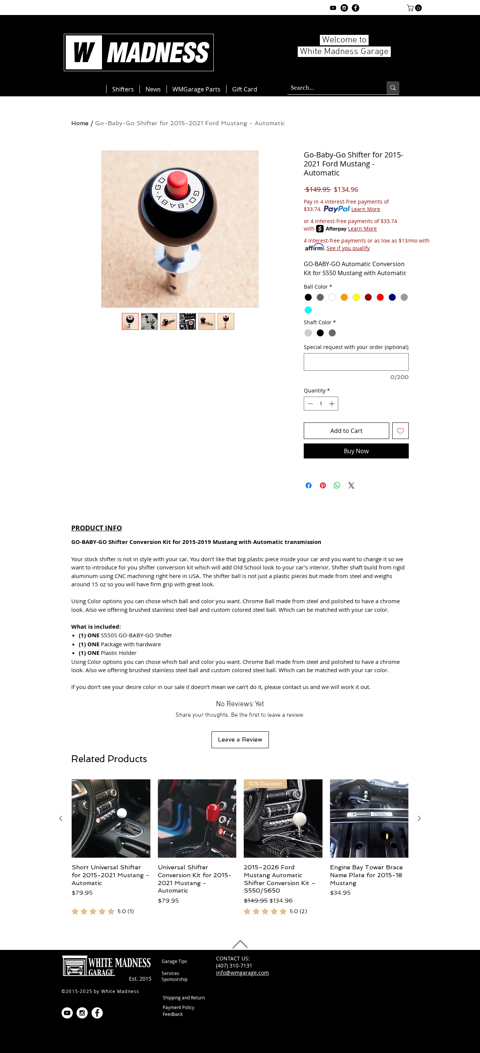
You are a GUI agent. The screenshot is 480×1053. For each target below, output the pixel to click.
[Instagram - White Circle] (82, 1013)
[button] (415, 7)
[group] (240, 848)
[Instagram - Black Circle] (344, 8)
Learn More (365, 209)
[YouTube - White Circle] (67, 1013)
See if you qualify (348, 248)
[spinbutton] (321, 403)
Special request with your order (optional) (356, 347)
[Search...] (393, 87)
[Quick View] (111, 818)
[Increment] (332, 403)
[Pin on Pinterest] (322, 485)
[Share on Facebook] (308, 485)
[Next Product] (419, 818)
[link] (103, 911)
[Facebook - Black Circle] (355, 8)
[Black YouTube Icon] (333, 8)
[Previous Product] (60, 818)
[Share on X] (351, 485)
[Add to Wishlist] (400, 430)
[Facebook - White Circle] (97, 1013)
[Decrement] (309, 403)
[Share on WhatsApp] (337, 485)
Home (79, 123)
